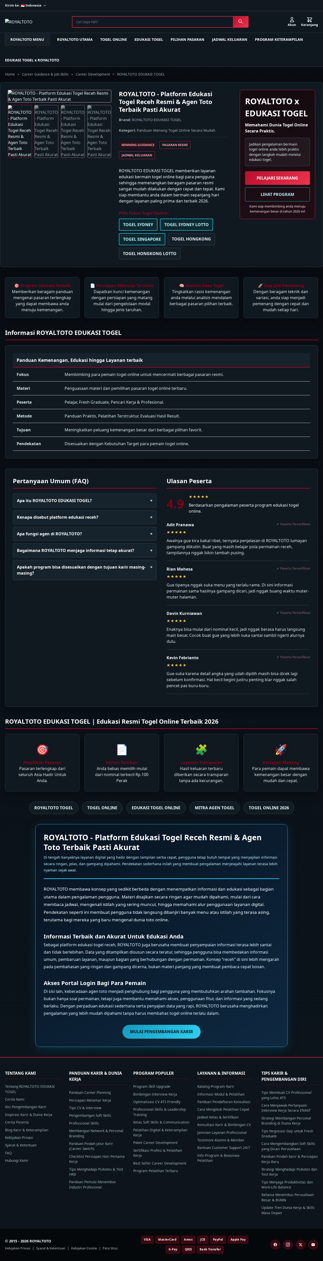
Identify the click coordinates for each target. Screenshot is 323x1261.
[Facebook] (275, 1244)
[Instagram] (288, 1244)
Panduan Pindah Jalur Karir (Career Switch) (91, 1146)
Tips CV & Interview (85, 1107)
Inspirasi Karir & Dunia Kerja (28, 1114)
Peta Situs (110, 1248)
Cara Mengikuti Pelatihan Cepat (223, 1109)
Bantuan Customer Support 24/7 (223, 1147)
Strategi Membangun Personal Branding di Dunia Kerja (286, 1121)
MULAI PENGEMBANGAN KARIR (161, 1031)
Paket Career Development (155, 1142)
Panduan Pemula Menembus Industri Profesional (92, 1184)
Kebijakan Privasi (19, 1137)
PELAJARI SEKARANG (277, 178)
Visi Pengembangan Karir (25, 1106)
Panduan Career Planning (90, 1092)
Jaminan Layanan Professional (222, 1132)
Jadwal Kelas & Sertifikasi (218, 1117)
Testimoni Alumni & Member (221, 1140)
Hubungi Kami (16, 1160)
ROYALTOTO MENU (27, 39)
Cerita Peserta (17, 1122)
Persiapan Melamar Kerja (90, 1100)
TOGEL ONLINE (113, 39)
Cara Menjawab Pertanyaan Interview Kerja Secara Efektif (285, 1108)
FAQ (8, 1152)
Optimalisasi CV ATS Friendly (156, 1101)
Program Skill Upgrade (151, 1086)
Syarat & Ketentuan (21, 1145)
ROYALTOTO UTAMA (75, 39)
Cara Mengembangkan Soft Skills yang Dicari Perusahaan (288, 1146)
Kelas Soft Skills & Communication (161, 1122)
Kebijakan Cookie (84, 1248)
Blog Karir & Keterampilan (26, 1130)
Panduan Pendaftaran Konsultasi (224, 1101)
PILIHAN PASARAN (187, 39)
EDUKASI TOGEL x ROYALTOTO (32, 60)
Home (10, 74)
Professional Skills (84, 1123)
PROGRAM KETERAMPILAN (279, 39)
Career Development (93, 74)
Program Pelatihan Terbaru (155, 1170)
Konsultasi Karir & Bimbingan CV (224, 1124)
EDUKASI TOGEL (148, 39)
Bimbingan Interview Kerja (155, 1094)
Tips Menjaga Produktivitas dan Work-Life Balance (287, 1184)
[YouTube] (313, 1244)
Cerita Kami (14, 1099)
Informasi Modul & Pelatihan (221, 1094)
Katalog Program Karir (215, 1086)
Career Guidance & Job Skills (45, 74)
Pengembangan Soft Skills (90, 1115)
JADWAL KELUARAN (229, 39)
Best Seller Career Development (159, 1163)
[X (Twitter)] (300, 1244)
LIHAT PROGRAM (277, 194)
